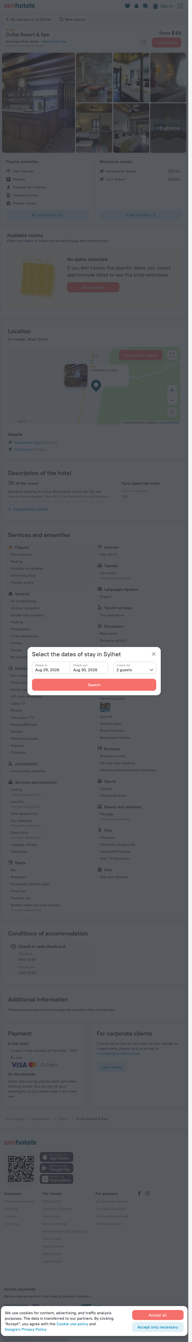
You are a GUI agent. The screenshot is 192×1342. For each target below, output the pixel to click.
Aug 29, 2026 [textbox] (47, 669)
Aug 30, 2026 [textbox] (85, 669)
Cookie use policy (72, 1323)
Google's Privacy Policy (25, 1329)
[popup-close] (154, 654)
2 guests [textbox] (124, 669)
